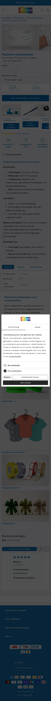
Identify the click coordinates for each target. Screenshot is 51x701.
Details (37, 327)
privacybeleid (15, 356)
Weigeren (7, 377)
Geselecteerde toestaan (30, 377)
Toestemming (13, 327)
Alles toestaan (25, 383)
